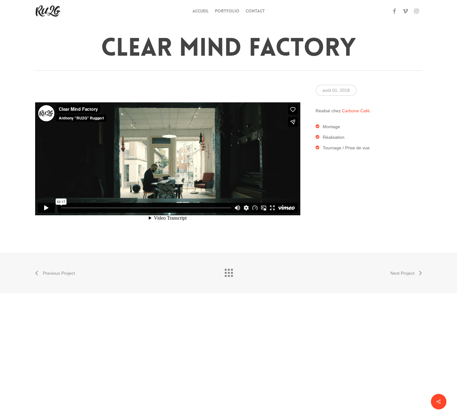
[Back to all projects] (228, 271)
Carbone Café (356, 110)
